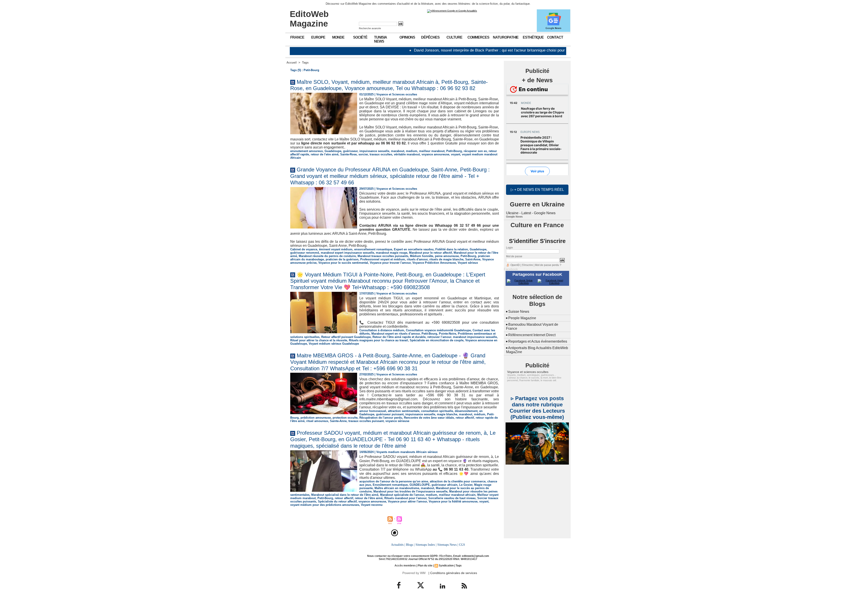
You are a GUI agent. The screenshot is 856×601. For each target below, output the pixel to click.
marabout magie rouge (391, 252)
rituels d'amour (417, 259)
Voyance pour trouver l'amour (390, 262)
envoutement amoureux (306, 151)
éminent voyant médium (335, 249)
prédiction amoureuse (315, 417)
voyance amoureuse (435, 154)
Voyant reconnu (372, 504)
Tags (305, 62)
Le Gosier (465, 484)
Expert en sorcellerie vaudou (414, 249)
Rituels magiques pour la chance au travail (378, 340)
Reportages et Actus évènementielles (537, 341)
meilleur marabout (431, 151)
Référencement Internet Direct (532, 335)
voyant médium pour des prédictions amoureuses (324, 504)
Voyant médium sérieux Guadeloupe (334, 343)
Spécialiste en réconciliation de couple (436, 340)
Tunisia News (380, 39)
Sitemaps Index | (426, 544)
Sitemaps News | (447, 544)
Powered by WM (414, 573)
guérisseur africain (444, 484)
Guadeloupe (333, 151)
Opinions (407, 37)
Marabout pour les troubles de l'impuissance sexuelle (410, 491)
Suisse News (518, 311)
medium (411, 151)
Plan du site (425, 565)
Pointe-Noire (447, 333)
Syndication (446, 565)
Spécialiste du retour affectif (337, 501)
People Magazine (522, 318)
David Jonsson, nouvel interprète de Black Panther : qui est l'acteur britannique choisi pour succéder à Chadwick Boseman (485, 50)
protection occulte (345, 417)
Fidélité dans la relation (451, 249)
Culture (454, 37)
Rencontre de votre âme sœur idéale (429, 417)
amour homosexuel (372, 411)
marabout (397, 151)
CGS (462, 544)
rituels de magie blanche (446, 259)
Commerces (478, 37)
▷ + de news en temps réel (537, 189)
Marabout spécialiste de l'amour (402, 494)
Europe (318, 37)
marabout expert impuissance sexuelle (347, 252)
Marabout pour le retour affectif (430, 252)
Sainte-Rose (348, 154)
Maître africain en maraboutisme (396, 488)
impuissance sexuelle (374, 151)
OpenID (515, 265)
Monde (338, 37)
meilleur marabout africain (457, 494)
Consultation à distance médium (381, 330)
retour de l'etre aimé (324, 154)
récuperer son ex (475, 151)
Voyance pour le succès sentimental (343, 262)
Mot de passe (514, 256)
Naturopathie (506, 37)
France (297, 37)
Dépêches (430, 37)
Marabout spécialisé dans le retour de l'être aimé (344, 494)
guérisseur (350, 151)
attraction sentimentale (403, 411)
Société (360, 37)
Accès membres (405, 565)
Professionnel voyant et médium (382, 259)
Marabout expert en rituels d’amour (395, 333)
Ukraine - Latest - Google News (531, 213)
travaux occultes (381, 154)
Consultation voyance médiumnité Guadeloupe (438, 330)
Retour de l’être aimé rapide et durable (399, 337)
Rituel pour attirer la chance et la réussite (318, 340)
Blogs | (410, 544)
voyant (455, 154)
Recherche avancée (370, 28)
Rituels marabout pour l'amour (405, 498)
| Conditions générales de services (452, 573)
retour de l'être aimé (369, 498)
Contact (555, 37)
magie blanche (447, 414)
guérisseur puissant (389, 414)
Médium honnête (421, 256)
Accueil (291, 62)
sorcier (363, 154)
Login (509, 247)
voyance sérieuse (397, 421)
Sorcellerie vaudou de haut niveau (451, 498)
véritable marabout (407, 154)
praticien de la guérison (342, 259)
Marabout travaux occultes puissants (383, 256)
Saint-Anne (472, 259)
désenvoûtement (466, 411)
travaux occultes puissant (366, 421)
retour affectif (465, 417)
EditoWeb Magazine (309, 18)
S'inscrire (527, 265)
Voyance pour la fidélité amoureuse (453, 501)
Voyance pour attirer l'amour (407, 501)
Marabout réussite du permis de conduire (327, 256)
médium (479, 414)
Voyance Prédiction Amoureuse (434, 262)
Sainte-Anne (338, 421)
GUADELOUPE (419, 484)
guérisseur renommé (304, 252)
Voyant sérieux (468, 262)
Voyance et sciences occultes (527, 372)
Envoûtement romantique (390, 484)
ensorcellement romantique (373, 249)
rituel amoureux (317, 421)
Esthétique (533, 37)
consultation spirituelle (437, 411)
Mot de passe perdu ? (548, 265)
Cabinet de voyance (303, 249)
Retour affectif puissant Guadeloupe (346, 337)
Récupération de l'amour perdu (380, 417)
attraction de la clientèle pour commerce (458, 481)
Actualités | (398, 544)
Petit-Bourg (454, 151)
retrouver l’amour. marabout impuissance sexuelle (462, 337)
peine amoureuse (447, 256)
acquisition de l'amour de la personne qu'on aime (393, 481)
